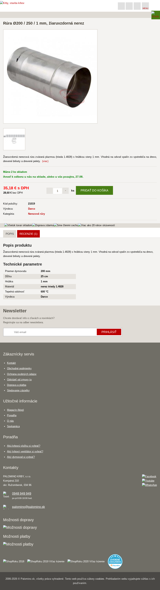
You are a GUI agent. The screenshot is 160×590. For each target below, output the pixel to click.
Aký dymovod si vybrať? (21, 456)
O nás (10, 420)
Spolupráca (13, 426)
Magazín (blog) (15, 409)
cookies (99, 578)
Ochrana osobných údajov (21, 374)
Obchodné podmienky (19, 368)
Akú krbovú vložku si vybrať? (23, 445)
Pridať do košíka (94, 190)
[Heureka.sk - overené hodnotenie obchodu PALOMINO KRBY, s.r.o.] (117, 559)
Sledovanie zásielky (18, 390)
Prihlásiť (108, 332)
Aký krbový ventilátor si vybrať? (25, 451)
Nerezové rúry (36, 213)
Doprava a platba (16, 385)
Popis (10, 233)
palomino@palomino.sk (28, 506)
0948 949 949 (21, 493)
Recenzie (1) (28, 233)
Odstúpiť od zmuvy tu (19, 379)
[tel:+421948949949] (121, 5)
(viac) (45, 161)
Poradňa (11, 415)
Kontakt (11, 362)
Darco (31, 208)
